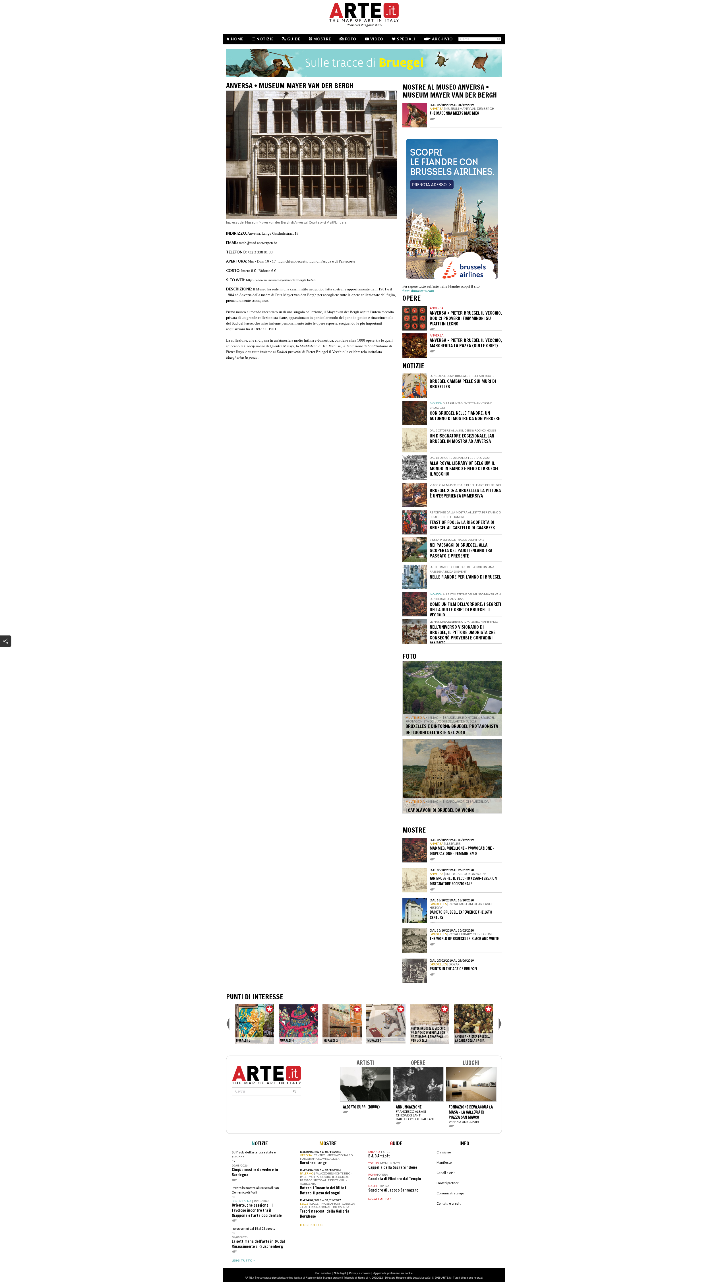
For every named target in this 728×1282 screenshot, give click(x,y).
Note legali (340, 1273)
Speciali (406, 39)
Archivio (442, 39)
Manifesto (444, 1162)
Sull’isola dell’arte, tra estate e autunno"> (255, 1163)
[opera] (254, 1024)
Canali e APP (445, 1172)
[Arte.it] (364, 11)
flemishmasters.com (418, 291)
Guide (293, 39)
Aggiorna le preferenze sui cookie (393, 1273)
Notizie (265, 39)
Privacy (353, 1273)
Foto (350, 39)
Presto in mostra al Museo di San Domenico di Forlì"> (257, 1202)
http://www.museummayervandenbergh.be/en (281, 280)
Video (376, 39)
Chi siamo (444, 1152)
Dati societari (323, 1273)
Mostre (322, 39)
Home (237, 39)
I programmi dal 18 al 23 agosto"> (258, 1238)
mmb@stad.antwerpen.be (258, 243)
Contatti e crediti (449, 1203)
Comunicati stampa (450, 1193)
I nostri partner (448, 1183)
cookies (366, 1273)
